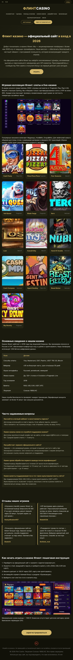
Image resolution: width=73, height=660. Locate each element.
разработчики (52, 14)
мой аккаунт (27, 22)
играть (36, 72)
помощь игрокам (29, 14)
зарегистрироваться (43, 22)
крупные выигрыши (33, 17)
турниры (19, 14)
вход (68, 2)
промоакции (63, 14)
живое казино (41, 14)
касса (44, 17)
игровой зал (10, 14)
